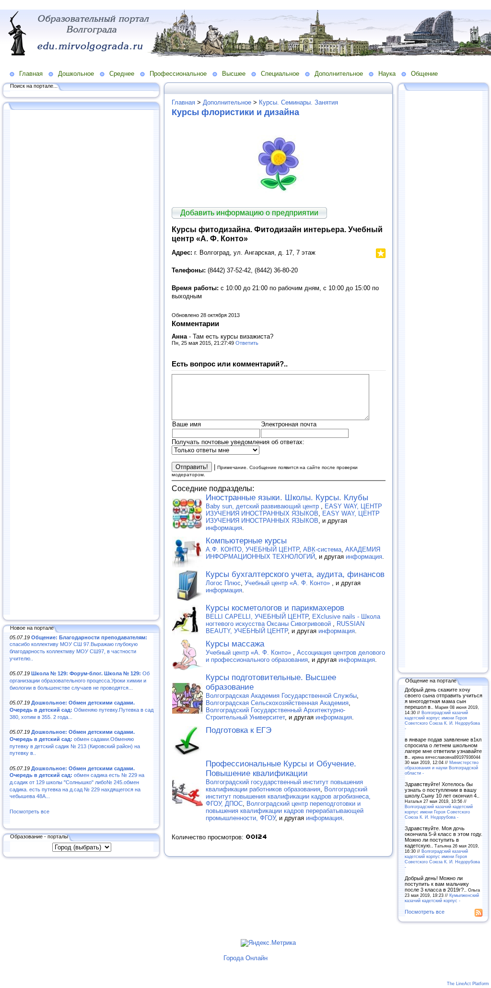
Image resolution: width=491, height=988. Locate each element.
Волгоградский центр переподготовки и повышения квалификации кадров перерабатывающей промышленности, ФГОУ (284, 811)
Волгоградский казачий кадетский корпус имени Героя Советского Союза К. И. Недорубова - (442, 720)
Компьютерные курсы (246, 540)
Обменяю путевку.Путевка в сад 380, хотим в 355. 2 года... (81, 709)
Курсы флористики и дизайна (235, 112)
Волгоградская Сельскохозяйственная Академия (277, 702)
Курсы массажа (235, 643)
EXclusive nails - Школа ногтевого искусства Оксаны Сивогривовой (293, 620)
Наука (387, 73)
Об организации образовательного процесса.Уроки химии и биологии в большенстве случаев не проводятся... (80, 680)
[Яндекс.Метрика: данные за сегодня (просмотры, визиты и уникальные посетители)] (268, 943)
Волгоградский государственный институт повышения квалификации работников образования (284, 785)
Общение (424, 73)
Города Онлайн (245, 958)
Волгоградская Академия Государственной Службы (281, 695)
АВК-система (322, 549)
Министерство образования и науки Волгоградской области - (442, 768)
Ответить (246, 343)
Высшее (234, 73)
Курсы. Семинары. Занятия (298, 102)
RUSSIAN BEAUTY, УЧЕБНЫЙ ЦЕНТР (285, 627)
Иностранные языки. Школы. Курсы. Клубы (287, 497)
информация (224, 527)
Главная (31, 73)
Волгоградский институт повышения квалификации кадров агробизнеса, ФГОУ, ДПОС (288, 796)
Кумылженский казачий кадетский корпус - (442, 898)
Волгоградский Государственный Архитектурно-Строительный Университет (275, 713)
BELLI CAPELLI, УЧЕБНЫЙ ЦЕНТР (257, 616)
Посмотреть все (29, 811)
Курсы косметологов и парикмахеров (275, 607)
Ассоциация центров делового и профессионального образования (295, 656)
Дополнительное (339, 73)
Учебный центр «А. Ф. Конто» (288, 583)
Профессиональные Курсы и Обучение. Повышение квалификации (281, 768)
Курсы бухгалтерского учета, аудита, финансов (295, 574)
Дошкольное (76, 73)
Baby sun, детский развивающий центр (263, 506)
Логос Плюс (223, 583)
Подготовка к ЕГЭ (238, 730)
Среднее (121, 73)
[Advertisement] (81, 363)
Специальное (280, 73)
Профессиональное (178, 73)
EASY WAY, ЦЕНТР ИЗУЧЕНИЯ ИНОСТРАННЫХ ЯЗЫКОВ (294, 510)
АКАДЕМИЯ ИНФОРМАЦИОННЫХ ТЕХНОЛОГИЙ (293, 553)
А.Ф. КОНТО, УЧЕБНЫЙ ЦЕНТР (252, 549)
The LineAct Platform (468, 983)
